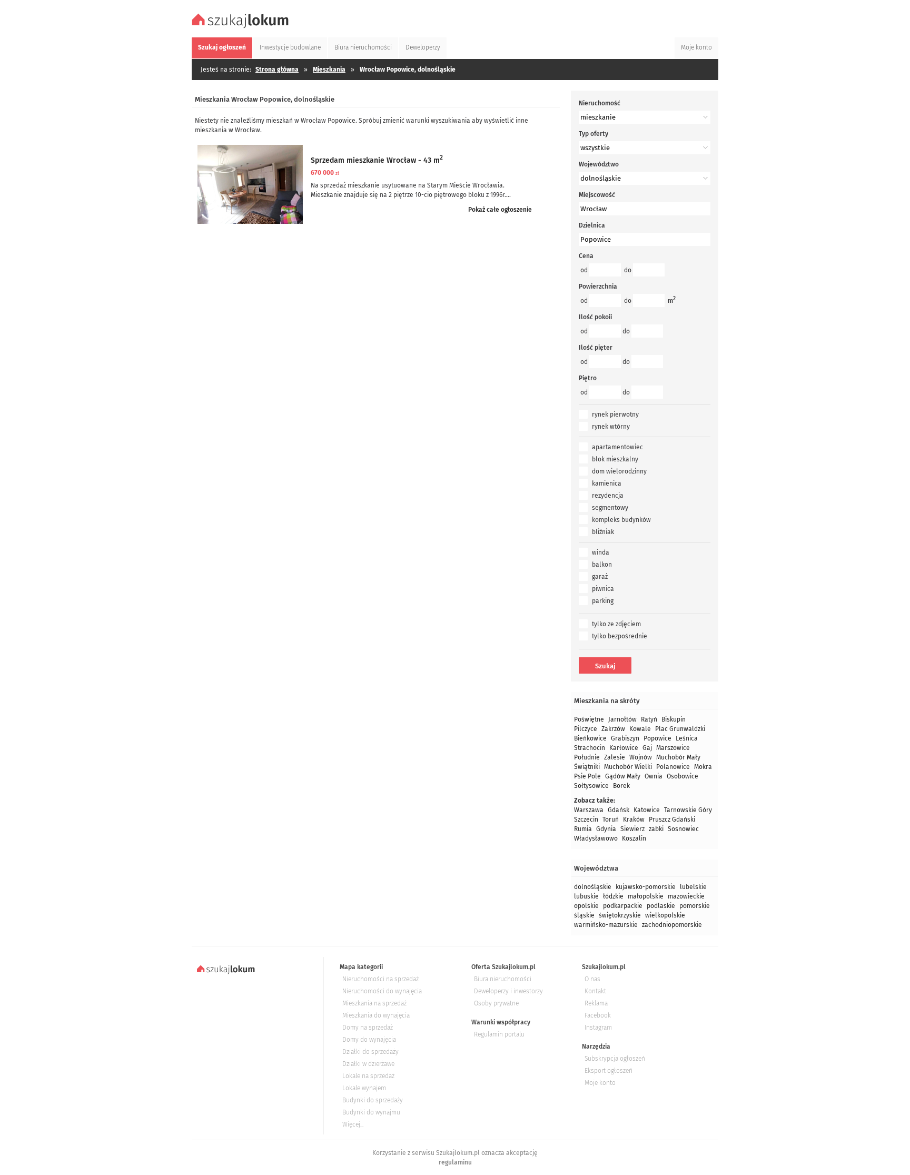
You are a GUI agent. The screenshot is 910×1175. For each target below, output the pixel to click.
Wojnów (640, 757)
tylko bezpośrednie (619, 636)
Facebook (598, 1015)
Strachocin (589, 748)
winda (600, 552)
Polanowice (673, 767)
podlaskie (661, 906)
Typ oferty (593, 133)
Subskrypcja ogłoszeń (615, 1058)
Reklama (596, 1003)
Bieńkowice (590, 738)
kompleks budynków (621, 520)
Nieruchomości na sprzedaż (380, 979)
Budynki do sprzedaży (372, 1100)
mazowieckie (686, 896)
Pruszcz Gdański (672, 819)
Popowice (657, 738)
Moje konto (600, 1083)
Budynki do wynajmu (371, 1112)
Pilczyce (585, 729)
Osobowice (682, 776)
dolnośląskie (592, 887)
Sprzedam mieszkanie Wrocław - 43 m (377, 160)
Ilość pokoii (595, 317)
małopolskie (646, 896)
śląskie (584, 915)
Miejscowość (597, 195)
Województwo (599, 164)
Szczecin (586, 819)
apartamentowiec (617, 447)
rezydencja (608, 495)
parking (603, 601)
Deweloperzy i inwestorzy (508, 991)
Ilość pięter (595, 347)
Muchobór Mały (678, 757)
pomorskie (694, 906)
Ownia (653, 776)
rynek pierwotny (615, 414)
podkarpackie (622, 906)
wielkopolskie (665, 915)
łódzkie (613, 896)
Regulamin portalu (499, 1034)
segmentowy (610, 507)
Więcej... (352, 1124)
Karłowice (623, 748)
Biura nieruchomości (502, 979)
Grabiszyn (625, 738)
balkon (602, 564)
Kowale (640, 729)
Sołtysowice (591, 785)
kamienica (606, 483)
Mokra (703, 767)
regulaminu (455, 1162)
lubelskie (693, 887)
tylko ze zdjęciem (616, 624)
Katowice (647, 810)
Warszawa (589, 810)
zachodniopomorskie (672, 925)
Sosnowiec (683, 829)
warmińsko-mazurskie (606, 925)
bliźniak (603, 532)
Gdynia (606, 829)
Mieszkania (329, 69)
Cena (586, 256)
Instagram (598, 1027)
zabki (656, 829)
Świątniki (587, 767)
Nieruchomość (599, 103)
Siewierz (632, 829)
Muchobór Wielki (628, 767)
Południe (587, 757)
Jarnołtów (622, 719)
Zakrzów (613, 729)
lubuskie (586, 896)
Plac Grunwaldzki (680, 729)
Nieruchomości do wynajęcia (382, 991)
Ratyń (649, 719)
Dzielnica (592, 225)
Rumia (583, 829)
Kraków (634, 819)
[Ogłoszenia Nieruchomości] (242, 27)
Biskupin (673, 719)
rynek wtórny (611, 426)
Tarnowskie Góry (688, 810)
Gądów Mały (622, 776)
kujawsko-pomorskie (646, 887)
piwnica (603, 589)
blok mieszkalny (615, 459)
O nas (592, 979)
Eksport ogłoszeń (608, 1070)
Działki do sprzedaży (370, 1051)
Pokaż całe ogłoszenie (500, 209)
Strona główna (277, 69)
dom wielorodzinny (619, 471)
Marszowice (673, 748)
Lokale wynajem (364, 1088)
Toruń (610, 819)
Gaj (647, 748)
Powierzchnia (598, 286)
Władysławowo (596, 838)
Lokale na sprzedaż (368, 1076)
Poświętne (589, 719)
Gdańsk (618, 810)
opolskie (586, 906)
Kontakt (595, 991)
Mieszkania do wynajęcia (376, 1015)
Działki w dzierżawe (368, 1064)
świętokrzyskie (620, 915)
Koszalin (634, 838)
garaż (600, 576)
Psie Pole (587, 776)
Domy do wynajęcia (369, 1039)
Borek (621, 785)
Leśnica (687, 738)
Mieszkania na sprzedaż (374, 1003)
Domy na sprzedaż (367, 1027)
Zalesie (614, 757)
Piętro (588, 378)
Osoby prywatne (496, 1003)
